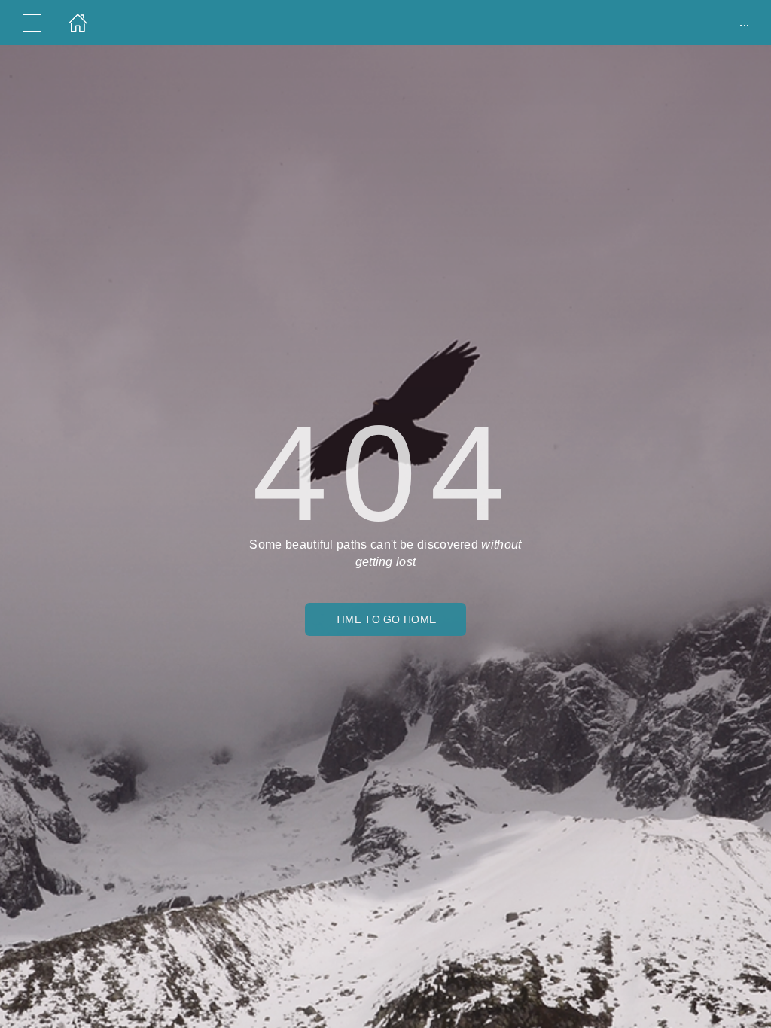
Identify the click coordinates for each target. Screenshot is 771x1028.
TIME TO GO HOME (386, 619)
